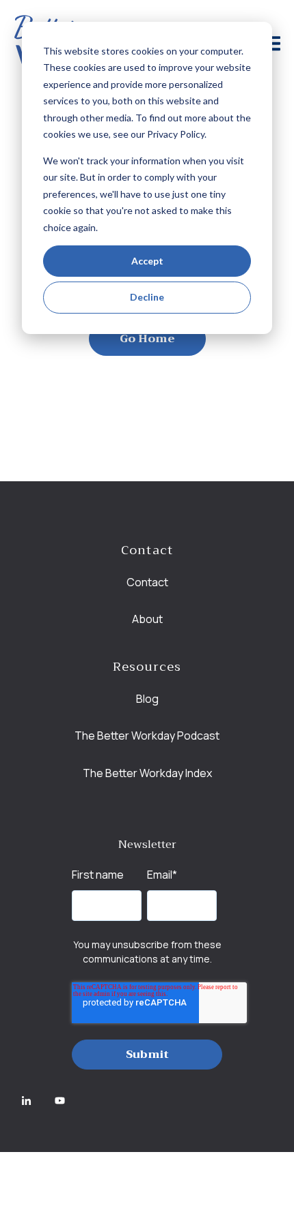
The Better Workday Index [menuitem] (147, 773)
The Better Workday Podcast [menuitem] (147, 735)
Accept (147, 261)
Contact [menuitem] (147, 582)
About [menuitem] (147, 618)
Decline (147, 297)
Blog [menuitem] (147, 698)
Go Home (147, 338)
